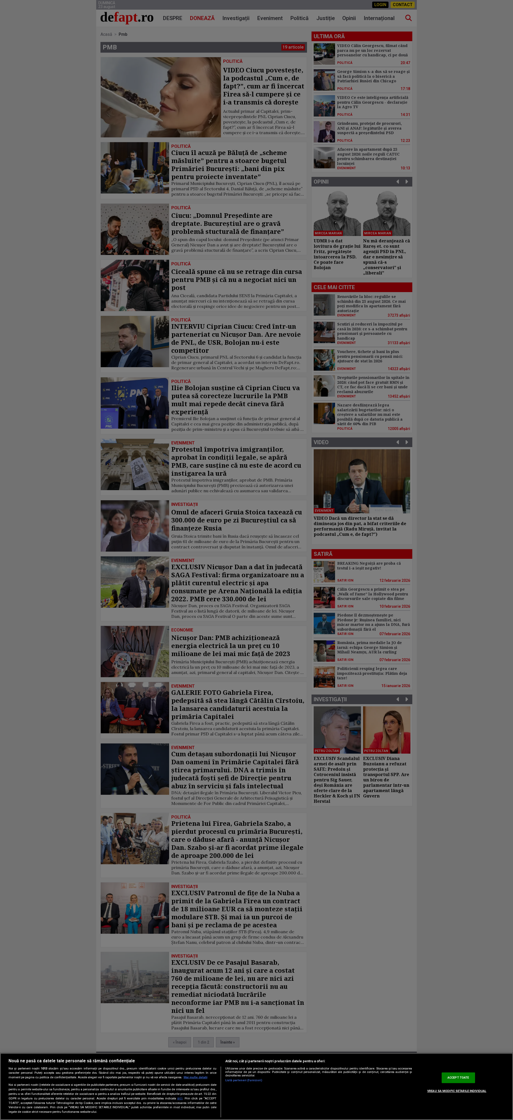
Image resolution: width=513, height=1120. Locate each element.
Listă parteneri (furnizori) (243, 1080)
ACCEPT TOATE (458, 1077)
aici (179, 1098)
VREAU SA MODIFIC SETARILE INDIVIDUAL (456, 1091)
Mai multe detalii (195, 1077)
